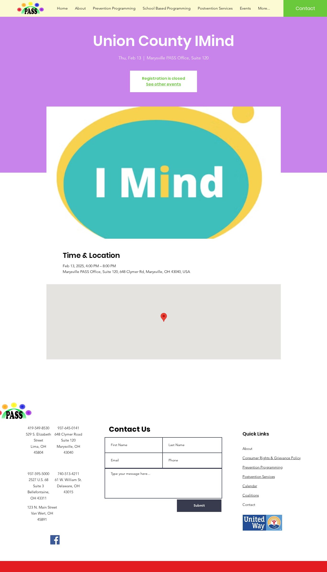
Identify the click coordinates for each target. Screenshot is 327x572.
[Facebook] (55, 539)
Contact (248, 504)
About (247, 448)
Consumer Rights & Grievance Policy (271, 458)
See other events (163, 84)
